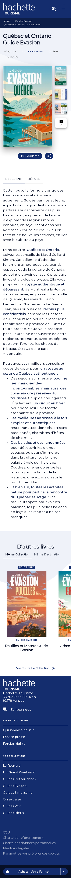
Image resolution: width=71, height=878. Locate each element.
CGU (6, 832)
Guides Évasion (23, 21)
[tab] (14, 178)
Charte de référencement (23, 838)
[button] (32, 52)
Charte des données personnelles (29, 843)
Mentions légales (16, 848)
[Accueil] (19, 9)
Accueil (7, 21)
